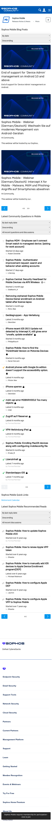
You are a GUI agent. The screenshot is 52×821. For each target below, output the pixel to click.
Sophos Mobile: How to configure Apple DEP (26, 584)
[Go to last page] (28, 208)
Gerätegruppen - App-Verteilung (23, 315)
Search (39, 10)
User (44, 10)
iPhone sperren (14, 386)
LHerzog (11, 273)
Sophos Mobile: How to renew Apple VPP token (27, 549)
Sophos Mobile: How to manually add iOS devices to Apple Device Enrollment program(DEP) (27, 566)
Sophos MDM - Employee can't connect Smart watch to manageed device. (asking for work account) (28, 243)
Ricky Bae (12, 309)
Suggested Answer (3, 367)
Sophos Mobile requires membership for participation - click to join (26, 815)
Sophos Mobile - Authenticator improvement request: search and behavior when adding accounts (24, 262)
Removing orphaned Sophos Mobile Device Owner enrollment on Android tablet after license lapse (25, 298)
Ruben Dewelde (14, 253)
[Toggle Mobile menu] (48, 10)
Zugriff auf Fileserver (17, 416)
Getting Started (8, 820)
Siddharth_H (13, 289)
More (37, 21)
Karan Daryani (13, 361)
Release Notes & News (21, 21)
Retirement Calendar (10, 500)
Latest (15, 319)
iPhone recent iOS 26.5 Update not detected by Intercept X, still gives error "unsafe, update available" (26, 331)
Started (14, 251)
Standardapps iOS (15, 472)
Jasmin (11, 593)
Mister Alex (12, 380)
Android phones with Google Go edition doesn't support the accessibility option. (27, 369)
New (48, 19)
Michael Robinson (15, 576)
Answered (3, 400)
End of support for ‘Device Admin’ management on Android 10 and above (23, 76)
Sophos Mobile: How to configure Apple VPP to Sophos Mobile (26, 601)
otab (10, 410)
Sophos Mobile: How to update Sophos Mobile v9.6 (26, 532)
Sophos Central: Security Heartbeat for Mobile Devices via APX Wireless (26, 281)
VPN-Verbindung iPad (17, 429)
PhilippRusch (13, 341)
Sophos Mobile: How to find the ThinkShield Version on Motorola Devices (27, 349)
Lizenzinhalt (12, 459)
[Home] (13, 9)
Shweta (11, 557)
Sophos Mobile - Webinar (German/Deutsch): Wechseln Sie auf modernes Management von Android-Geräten (25, 127)
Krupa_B (11, 453)
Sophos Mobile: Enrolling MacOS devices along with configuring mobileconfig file (27, 444)
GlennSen (12, 322)
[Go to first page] (23, 208)
